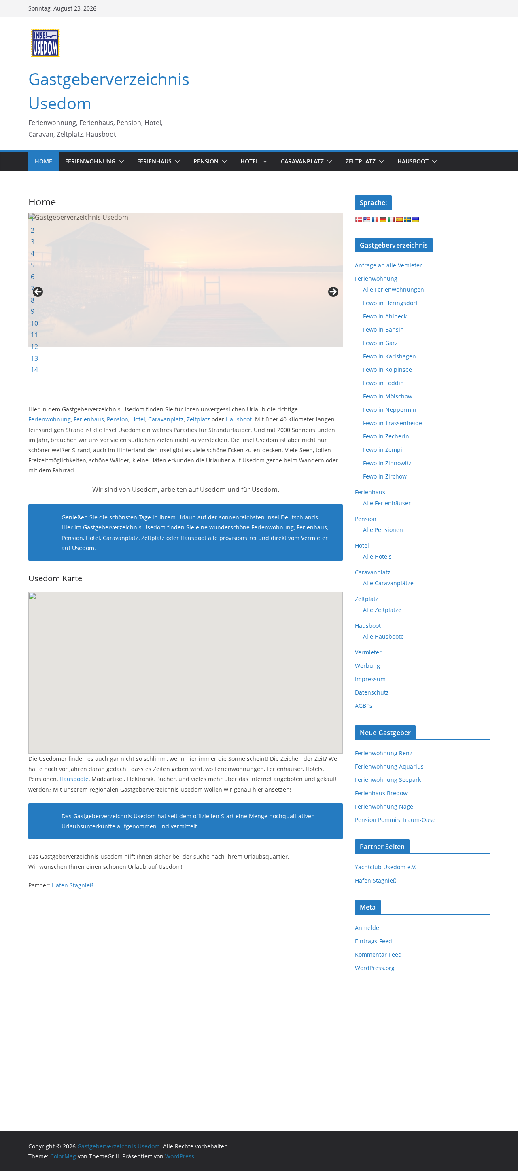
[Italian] (391, 219)
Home (43, 161)
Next (333, 292)
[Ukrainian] (415, 219)
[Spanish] (399, 219)
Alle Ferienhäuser (387, 503)
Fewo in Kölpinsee (387, 369)
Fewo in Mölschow (387, 396)
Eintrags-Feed (373, 941)
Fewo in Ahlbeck (385, 316)
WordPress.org (375, 968)
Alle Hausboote (383, 636)
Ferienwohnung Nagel (385, 806)
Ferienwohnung (49, 419)
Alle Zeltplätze (382, 610)
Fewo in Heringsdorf (390, 303)
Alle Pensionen (383, 530)
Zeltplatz (198, 419)
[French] (374, 219)
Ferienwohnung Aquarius (389, 766)
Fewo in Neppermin (389, 409)
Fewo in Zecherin (386, 436)
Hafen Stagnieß (72, 885)
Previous (38, 292)
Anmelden (369, 928)
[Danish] (358, 219)
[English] (366, 219)
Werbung (367, 665)
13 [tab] (34, 358)
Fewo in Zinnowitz (387, 463)
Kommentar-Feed (378, 954)
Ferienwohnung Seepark (388, 779)
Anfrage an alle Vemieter (388, 265)
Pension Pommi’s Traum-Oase (395, 820)
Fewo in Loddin (383, 383)
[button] (119, 161)
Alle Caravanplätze (388, 583)
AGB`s (363, 705)
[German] (382, 219)
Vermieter (368, 652)
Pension (117, 419)
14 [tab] (34, 369)
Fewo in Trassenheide (392, 423)
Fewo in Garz (380, 343)
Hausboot (239, 419)
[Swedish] (407, 219)
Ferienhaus (89, 419)
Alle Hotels (377, 556)
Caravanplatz (166, 419)
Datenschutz (372, 692)
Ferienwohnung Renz (383, 753)
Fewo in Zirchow (385, 476)
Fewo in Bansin (383, 329)
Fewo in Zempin (384, 449)
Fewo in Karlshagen (389, 356)
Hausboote (74, 779)
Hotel (138, 419)
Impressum (370, 679)
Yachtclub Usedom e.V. (385, 867)
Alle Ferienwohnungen (393, 289)
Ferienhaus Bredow (381, 793)
